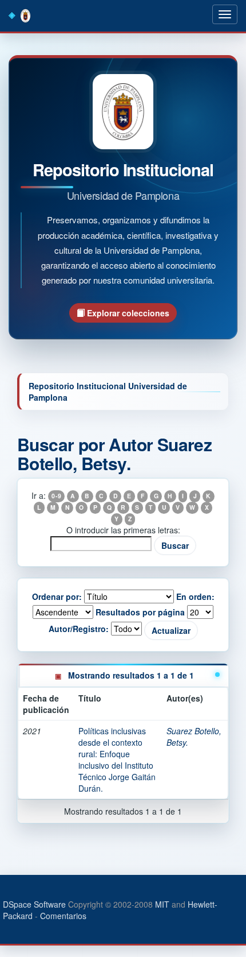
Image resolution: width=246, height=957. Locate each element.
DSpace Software (34, 904)
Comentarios (63, 915)
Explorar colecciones (127, 313)
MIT (162, 904)
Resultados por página (140, 612)
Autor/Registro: (79, 628)
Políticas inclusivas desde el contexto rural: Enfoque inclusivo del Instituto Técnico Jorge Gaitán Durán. (117, 759)
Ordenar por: (57, 596)
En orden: (195, 596)
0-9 (56, 496)
